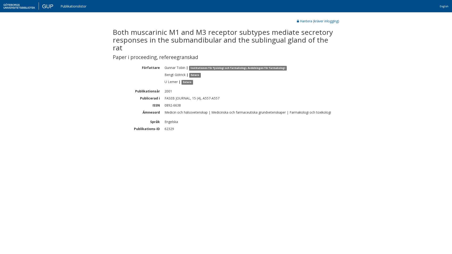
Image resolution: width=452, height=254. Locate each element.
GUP (47, 6)
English (444, 6)
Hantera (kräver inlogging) (319, 21)
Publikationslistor (73, 6)
